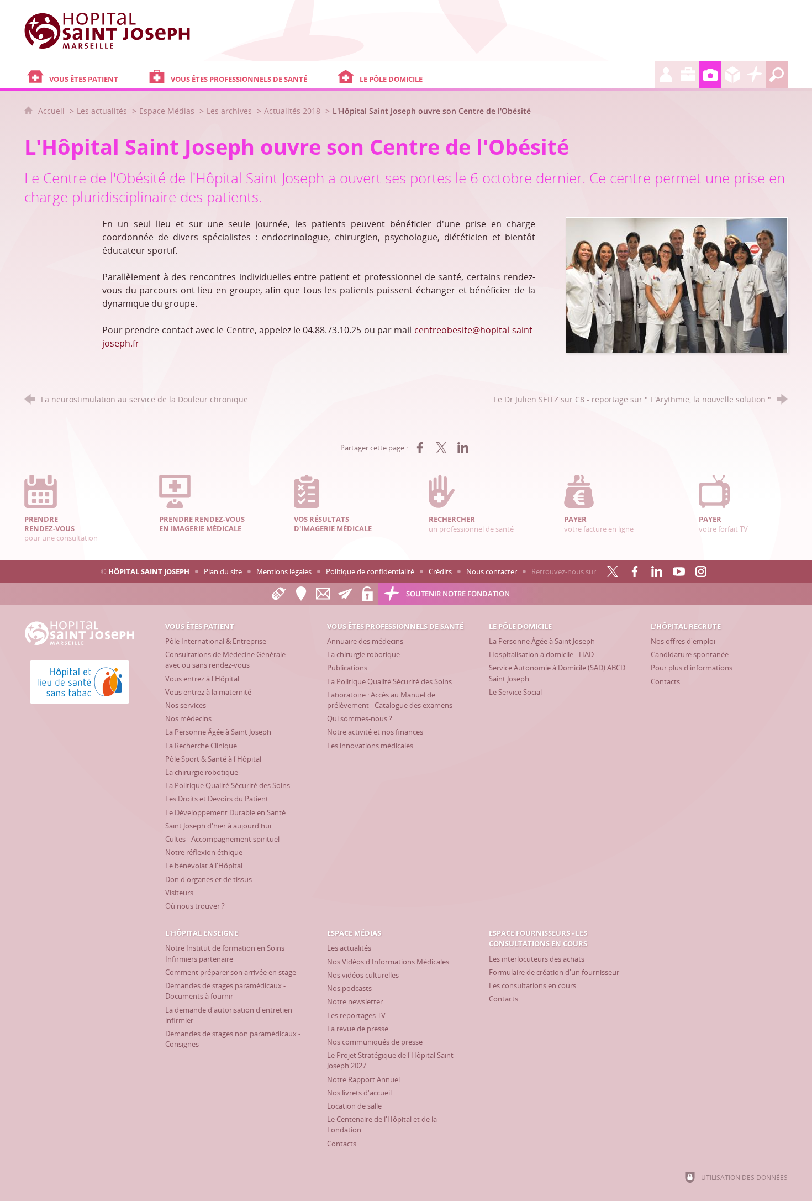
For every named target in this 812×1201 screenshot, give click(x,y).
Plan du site (223, 571)
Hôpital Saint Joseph (148, 571)
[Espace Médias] (710, 74)
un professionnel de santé (471, 523)
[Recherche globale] (777, 74)
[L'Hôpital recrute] (666, 74)
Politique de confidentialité (370, 571)
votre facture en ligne (599, 523)
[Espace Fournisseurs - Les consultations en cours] (732, 74)
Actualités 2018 (292, 111)
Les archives (229, 111)
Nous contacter (491, 571)
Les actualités (102, 111)
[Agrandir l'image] (677, 284)
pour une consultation (61, 528)
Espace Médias (166, 111)
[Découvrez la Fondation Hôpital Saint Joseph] (755, 74)
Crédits (440, 571)
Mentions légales (284, 571)
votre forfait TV (723, 523)
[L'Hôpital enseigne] (688, 74)
